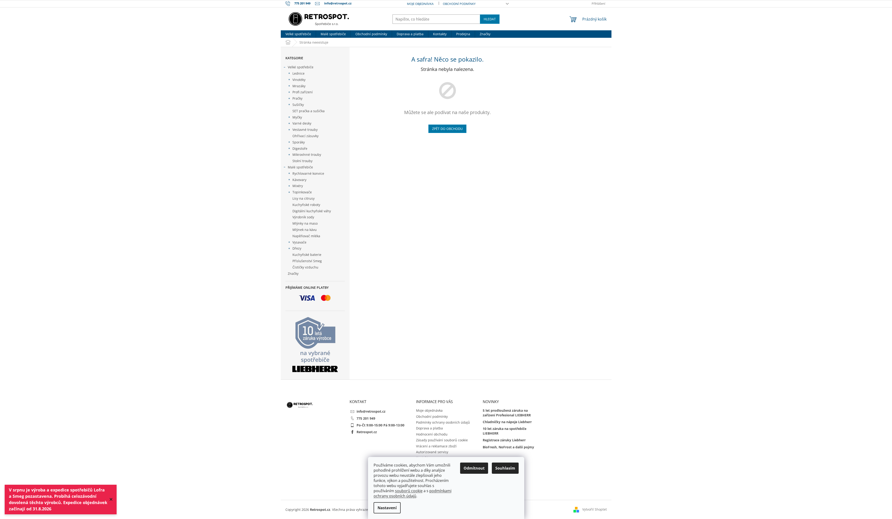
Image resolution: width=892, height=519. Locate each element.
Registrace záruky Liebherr (504, 440)
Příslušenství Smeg (307, 261)
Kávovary (299, 180)
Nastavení (387, 507)
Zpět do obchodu (447, 128)
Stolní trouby (302, 161)
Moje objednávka (420, 4)
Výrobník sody (303, 217)
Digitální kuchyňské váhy (311, 211)
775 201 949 (366, 418)
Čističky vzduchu (305, 267)
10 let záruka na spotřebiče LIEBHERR (504, 430)
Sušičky (298, 104)
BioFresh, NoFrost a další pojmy (508, 447)
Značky (293, 273)
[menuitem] (298, 34)
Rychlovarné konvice (308, 173)
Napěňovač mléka (306, 236)
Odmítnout (474, 468)
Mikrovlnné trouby (306, 154)
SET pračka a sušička (308, 111)
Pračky (297, 98)
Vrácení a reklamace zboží (436, 446)
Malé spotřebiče (300, 167)
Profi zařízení (302, 92)
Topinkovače (302, 192)
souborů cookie (409, 490)
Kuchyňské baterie (306, 254)
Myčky (297, 117)
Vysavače (299, 242)
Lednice (298, 73)
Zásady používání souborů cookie (442, 440)
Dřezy (296, 248)
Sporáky (298, 142)
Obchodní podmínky (459, 4)
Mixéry (297, 186)
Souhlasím (505, 468)
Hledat (490, 19)
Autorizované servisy (432, 452)
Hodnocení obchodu (432, 434)
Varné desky (301, 123)
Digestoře (299, 148)
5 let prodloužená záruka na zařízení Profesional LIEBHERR (507, 412)
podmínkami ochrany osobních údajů (412, 493)
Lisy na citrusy (303, 198)
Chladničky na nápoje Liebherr (507, 422)
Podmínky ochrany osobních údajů (443, 422)
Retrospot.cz (367, 432)
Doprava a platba (429, 428)
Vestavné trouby (305, 129)
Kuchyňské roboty (306, 204)
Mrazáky (298, 86)
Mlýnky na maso (305, 223)
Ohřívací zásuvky (305, 136)
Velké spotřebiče (300, 67)
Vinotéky (298, 79)
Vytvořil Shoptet (594, 509)
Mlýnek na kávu (304, 229)
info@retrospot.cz (371, 411)
